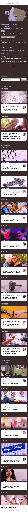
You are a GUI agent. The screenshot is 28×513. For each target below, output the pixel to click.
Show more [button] (14, 66)
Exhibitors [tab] (18, 75)
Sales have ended (14, 510)
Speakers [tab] (10, 75)
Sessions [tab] (3, 75)
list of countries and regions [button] (8, 42)
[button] (11, 47)
